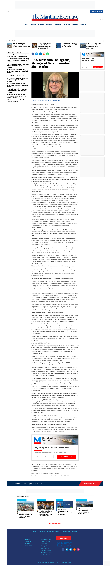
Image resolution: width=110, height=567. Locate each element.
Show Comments (55, 523)
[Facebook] (63, 549)
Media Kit (100, 20)
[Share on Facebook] (32, 53)
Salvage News (45, 546)
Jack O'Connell (55, 100)
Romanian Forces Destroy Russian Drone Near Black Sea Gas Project (17, 55)
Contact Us (58, 531)
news (26, 24)
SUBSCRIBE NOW (97, 11)
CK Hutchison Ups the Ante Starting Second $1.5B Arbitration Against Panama (18, 60)
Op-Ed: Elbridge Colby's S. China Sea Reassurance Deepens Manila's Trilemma (17, 90)
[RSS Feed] (74, 549)
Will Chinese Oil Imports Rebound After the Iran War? (17, 100)
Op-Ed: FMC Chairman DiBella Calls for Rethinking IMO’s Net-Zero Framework (45, 46)
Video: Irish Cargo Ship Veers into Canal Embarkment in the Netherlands (93, 46)
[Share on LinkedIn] (40, 53)
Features (33, 24)
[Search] (8, 11)
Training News (45, 548)
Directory (75, 24)
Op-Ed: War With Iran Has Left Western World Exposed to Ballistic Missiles (17, 71)
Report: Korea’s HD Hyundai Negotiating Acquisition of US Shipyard (21, 45)
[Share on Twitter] (36, 53)
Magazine (49, 24)
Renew (42, 483)
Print (25, 483)
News (26, 537)
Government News (46, 550)
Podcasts (41, 24)
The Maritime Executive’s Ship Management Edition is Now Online (70, 45)
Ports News (44, 543)
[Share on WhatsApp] (47, 53)
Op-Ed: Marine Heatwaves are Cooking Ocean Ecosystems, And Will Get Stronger (16, 96)
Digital (30, 483)
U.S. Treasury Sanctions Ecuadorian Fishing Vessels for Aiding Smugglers (18, 65)
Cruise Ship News (46, 541)
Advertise (67, 24)
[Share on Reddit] (44, 53)
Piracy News (44, 537)
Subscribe (83, 24)
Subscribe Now (66, 456)
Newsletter (58, 24)
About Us (35, 531)
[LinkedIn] (67, 549)
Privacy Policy (67, 531)
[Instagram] (78, 549)
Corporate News (45, 554)
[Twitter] (70, 549)
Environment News (46, 552)
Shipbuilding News (46, 539)
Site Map (74, 531)
